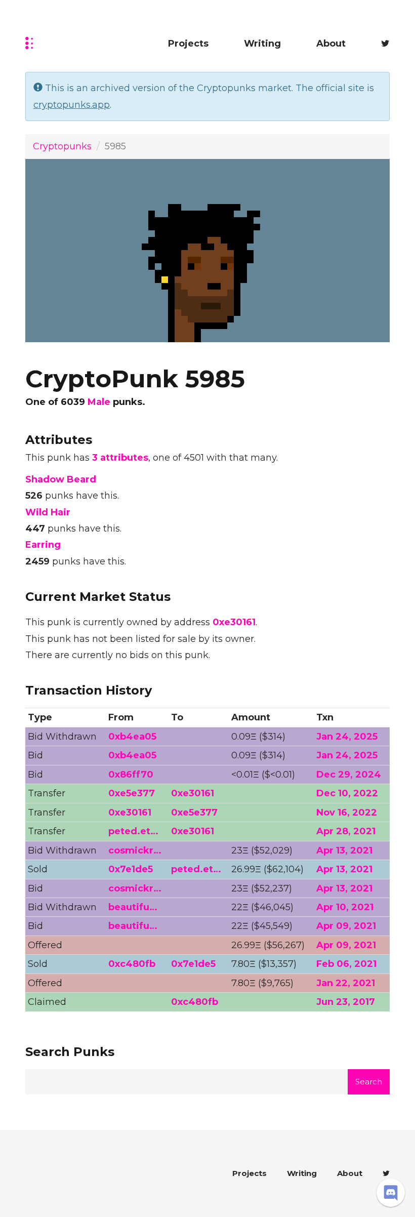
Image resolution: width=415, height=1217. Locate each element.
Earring (43, 544)
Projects (188, 43)
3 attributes (120, 457)
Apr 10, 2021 (345, 907)
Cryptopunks (62, 146)
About (331, 43)
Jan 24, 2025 (347, 736)
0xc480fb (131, 963)
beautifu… (132, 907)
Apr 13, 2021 (344, 850)
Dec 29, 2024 (348, 774)
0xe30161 (234, 622)
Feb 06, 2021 (346, 963)
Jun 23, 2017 (345, 1001)
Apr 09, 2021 (346, 925)
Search (368, 1081)
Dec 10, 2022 (347, 793)
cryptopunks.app (71, 104)
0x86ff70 (130, 774)
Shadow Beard (60, 479)
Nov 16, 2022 (346, 812)
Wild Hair (47, 512)
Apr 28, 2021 (346, 831)
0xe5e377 (131, 793)
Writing (262, 43)
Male (99, 402)
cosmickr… (134, 850)
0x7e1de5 (130, 869)
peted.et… (133, 831)
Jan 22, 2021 (345, 983)
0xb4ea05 (132, 736)
